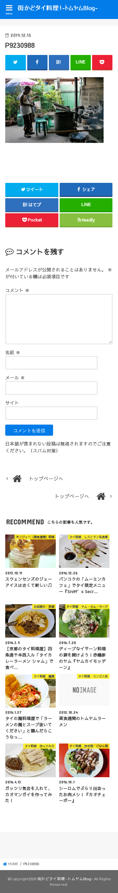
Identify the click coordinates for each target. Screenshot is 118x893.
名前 (12, 352)
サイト (12, 402)
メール (15, 377)
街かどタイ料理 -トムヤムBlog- (65, 878)
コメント (17, 290)
